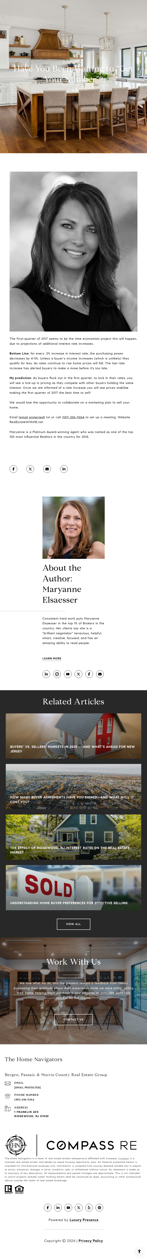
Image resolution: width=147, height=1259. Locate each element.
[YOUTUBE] (68, 674)
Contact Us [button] (73, 1019)
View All (73, 924)
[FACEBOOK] (89, 674)
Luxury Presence (84, 1220)
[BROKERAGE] (57, 674)
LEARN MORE (51, 658)
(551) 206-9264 (73, 417)
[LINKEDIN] (46, 674)
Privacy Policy (91, 1241)
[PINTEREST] (99, 1208)
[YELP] (89, 1208)
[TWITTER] (78, 674)
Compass (123, 1158)
